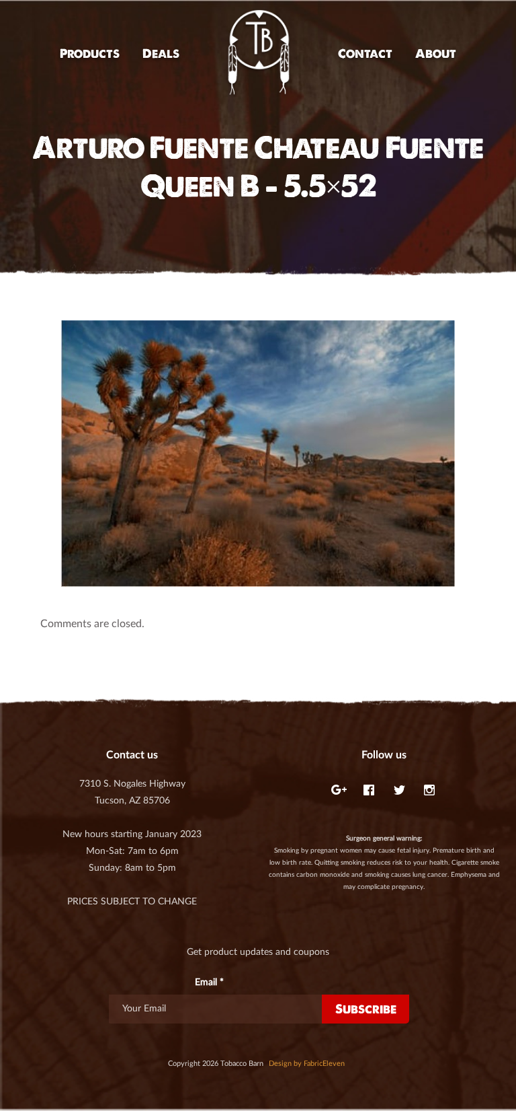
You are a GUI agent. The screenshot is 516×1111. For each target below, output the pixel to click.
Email (209, 982)
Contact (365, 53)
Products (90, 53)
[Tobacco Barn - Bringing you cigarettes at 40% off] (259, 53)
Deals (160, 53)
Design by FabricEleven (307, 1063)
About (435, 53)
